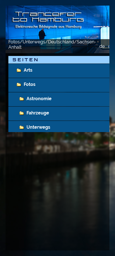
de (102, 46)
